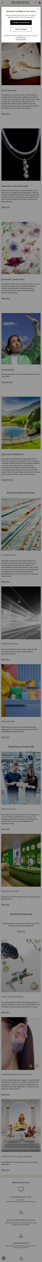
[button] (37, 9)
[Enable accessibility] (3, 1258)
